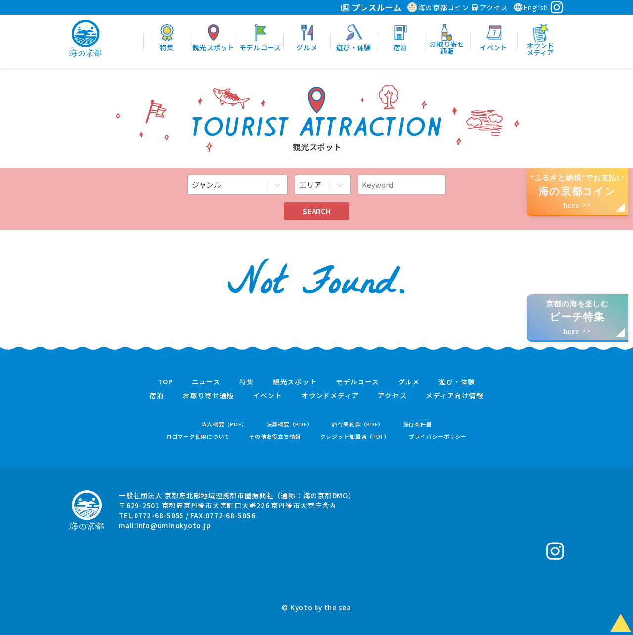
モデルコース (357, 382)
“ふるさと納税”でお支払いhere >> (577, 191)
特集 (246, 382)
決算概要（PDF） (290, 424)
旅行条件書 (417, 424)
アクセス (493, 7)
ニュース (206, 382)
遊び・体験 (457, 382)
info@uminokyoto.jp (173, 525)
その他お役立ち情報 (275, 436)
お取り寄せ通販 (208, 395)
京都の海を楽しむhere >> (577, 317)
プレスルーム (376, 7)
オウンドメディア (330, 395)
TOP (165, 382)
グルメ (409, 382)
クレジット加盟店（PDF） (355, 436)
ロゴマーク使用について (198, 436)
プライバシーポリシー (438, 436)
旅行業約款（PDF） (358, 424)
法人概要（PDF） (224, 424)
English (535, 7)
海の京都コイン (443, 7)
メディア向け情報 (455, 395)
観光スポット (295, 382)
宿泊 (156, 395)
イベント (267, 395)
